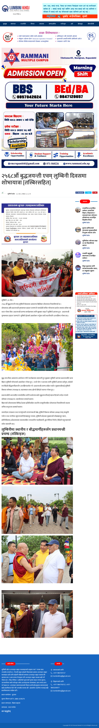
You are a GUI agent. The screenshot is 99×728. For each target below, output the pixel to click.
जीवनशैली (91, 23)
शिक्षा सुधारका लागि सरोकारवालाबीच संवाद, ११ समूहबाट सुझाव (89, 268)
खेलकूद (80, 23)
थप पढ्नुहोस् (6, 711)
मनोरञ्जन (63, 23)
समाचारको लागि (58, 669)
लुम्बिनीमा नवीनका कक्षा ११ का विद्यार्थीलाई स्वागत (89, 243)
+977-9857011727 (59, 673)
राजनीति (23, 23)
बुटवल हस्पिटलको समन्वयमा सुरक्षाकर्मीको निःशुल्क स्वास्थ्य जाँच (89, 230)
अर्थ (72, 23)
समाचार (13, 23)
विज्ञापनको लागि (58, 681)
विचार (33, 23)
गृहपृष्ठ (5, 23)
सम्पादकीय (52, 23)
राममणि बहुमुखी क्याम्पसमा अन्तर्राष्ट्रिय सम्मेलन (89, 256)
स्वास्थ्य (41, 23)
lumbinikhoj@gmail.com (62, 676)
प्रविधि (6, 28)
